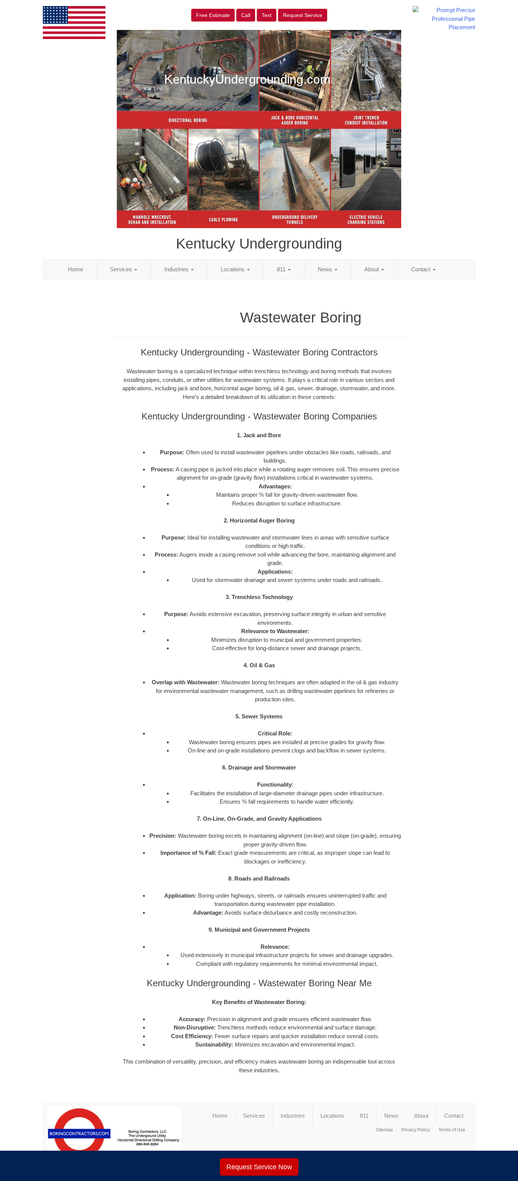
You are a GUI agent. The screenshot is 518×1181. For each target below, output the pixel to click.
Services (121, 269)
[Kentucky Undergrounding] (114, 1136)
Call (245, 15)
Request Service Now (259, 1167)
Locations (233, 269)
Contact (421, 269)
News (326, 269)
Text (267, 15)
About (372, 269)
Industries (177, 269)
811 (282, 269)
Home (75, 269)
